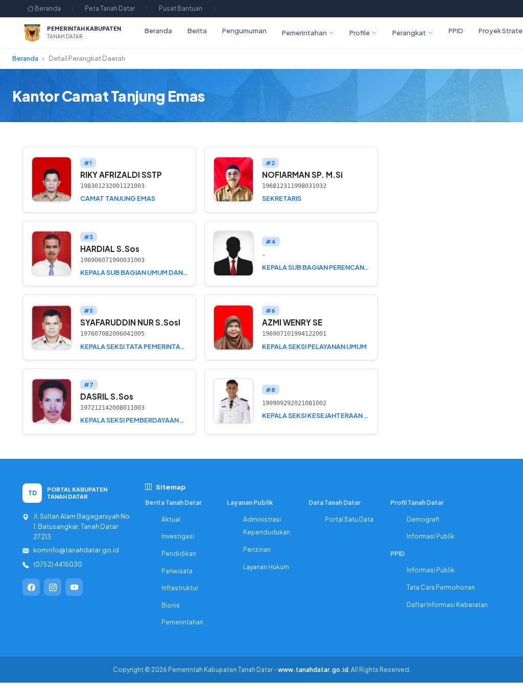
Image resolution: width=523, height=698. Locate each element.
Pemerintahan (304, 33)
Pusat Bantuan (180, 8)
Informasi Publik (431, 536)
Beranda (47, 8)
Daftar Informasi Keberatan (447, 605)
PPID (455, 31)
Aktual (170, 519)
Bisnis (170, 605)
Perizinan (257, 549)
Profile (359, 33)
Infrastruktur (179, 588)
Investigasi (177, 536)
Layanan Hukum (266, 567)
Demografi (423, 519)
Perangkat (409, 33)
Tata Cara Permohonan (441, 587)
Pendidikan (178, 553)
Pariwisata (177, 571)
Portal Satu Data (349, 519)
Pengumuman (244, 31)
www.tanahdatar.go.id (313, 669)
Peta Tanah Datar (110, 8)
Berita (197, 31)
